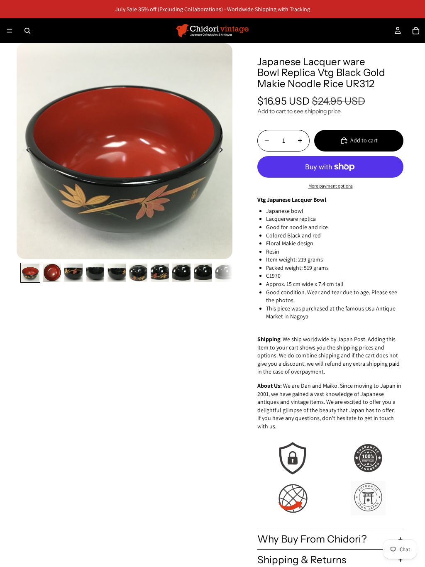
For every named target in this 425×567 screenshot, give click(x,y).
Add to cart (364, 140)
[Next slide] (223, 151)
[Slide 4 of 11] (95, 273)
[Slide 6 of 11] (138, 273)
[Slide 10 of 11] (224, 273)
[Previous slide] (26, 151)
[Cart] (416, 31)
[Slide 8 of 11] (181, 273)
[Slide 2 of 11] (52, 273)
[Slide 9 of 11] (203, 273)
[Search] (27, 31)
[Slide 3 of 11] (73, 273)
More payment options (330, 186)
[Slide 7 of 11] (160, 273)
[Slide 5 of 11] (116, 273)
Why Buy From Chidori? (312, 539)
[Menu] (9, 30)
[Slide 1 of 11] (30, 273)
